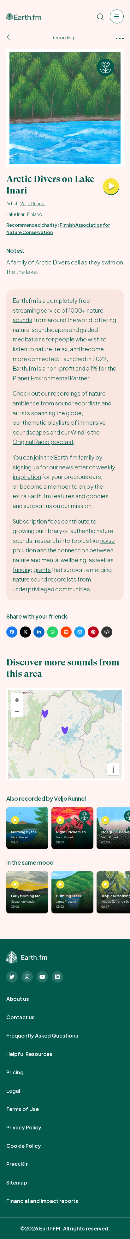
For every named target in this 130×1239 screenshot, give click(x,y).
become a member (45, 486)
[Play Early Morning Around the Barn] (15, 884)
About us (24, 999)
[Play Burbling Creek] (60, 884)
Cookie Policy (30, 1146)
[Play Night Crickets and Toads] (60, 820)
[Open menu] (117, 16)
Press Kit (24, 1164)
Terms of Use (29, 1109)
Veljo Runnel (32, 203)
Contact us (27, 1017)
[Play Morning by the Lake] (15, 820)
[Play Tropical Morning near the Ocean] (105, 884)
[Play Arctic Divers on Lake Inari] (111, 186)
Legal (20, 1091)
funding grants (32, 569)
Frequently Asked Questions (49, 1035)
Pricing (22, 1072)
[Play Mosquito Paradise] (105, 820)
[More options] (120, 38)
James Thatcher (66, 901)
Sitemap (23, 1182)
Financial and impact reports (49, 1201)
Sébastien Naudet (23, 901)
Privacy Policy (30, 1127)
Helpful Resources (36, 1054)
